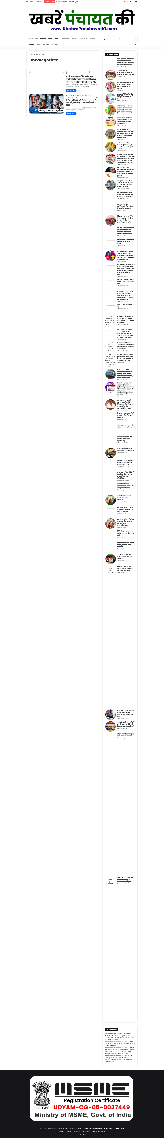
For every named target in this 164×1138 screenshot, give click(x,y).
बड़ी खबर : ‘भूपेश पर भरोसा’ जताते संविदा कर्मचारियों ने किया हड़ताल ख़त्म (125, 509)
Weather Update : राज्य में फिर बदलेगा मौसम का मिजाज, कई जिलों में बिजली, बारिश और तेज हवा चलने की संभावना (125, 295)
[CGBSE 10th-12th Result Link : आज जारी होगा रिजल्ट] (110, 244)
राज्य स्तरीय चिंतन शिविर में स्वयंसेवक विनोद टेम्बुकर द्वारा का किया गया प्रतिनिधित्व (125, 475)
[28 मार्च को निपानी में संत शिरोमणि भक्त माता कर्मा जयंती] (110, 98)
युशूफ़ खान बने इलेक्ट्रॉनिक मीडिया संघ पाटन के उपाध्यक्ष (126, 426)
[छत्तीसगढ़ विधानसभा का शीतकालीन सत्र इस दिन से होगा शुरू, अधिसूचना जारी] (110, 197)
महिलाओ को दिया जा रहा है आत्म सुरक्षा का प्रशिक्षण (125, 735)
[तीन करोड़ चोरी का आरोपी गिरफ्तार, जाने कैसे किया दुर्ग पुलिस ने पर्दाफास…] (110, 637)
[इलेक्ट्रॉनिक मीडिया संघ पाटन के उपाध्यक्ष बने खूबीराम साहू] (110, 441)
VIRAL (38, 45)
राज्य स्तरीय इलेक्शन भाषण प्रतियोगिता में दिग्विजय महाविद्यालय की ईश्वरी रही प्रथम (125, 713)
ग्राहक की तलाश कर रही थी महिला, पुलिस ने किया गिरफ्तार (125, 545)
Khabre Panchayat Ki (70, 1128)
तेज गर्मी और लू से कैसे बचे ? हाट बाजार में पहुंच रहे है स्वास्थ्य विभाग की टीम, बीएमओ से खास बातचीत (125, 231)
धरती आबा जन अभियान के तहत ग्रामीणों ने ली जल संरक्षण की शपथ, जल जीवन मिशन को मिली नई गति (81, 79)
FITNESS (74, 39)
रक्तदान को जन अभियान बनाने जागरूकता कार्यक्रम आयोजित (125, 557)
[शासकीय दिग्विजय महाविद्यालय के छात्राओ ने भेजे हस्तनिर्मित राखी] (110, 488)
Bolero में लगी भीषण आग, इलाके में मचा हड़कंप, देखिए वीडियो (125, 282)
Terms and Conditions (98, 1131)
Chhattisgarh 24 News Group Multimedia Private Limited (104, 1128)
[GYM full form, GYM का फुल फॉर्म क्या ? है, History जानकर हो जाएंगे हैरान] (46, 104)
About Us (62, 1131)
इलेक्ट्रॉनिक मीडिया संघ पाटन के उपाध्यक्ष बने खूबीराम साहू (124, 439)
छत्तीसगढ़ (43, 39)
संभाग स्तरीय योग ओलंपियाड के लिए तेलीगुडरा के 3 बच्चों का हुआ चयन (125, 206)
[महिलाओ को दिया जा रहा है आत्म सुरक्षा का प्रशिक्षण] (110, 804)
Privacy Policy (86, 1131)
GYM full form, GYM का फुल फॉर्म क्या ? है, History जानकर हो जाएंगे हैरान (81, 103)
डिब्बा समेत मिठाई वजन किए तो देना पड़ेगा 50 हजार (125, 450)
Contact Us (69, 1131)
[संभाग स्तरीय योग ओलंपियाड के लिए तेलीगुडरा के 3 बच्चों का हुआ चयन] (110, 208)
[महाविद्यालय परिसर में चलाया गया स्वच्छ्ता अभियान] (110, 500)
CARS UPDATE (64, 39)
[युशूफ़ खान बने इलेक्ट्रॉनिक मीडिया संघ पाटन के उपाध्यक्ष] (110, 429)
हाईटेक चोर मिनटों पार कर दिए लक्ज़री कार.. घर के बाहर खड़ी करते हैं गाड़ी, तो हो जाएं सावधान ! (125, 319)
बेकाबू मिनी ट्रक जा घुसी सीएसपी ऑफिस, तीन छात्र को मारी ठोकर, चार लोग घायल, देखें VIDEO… (125, 184)
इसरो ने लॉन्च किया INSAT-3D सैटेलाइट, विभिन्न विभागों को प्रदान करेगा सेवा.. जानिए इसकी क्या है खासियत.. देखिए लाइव (125, 334)
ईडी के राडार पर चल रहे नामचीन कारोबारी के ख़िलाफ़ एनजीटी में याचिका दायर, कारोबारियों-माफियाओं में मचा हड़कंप (125, 404)
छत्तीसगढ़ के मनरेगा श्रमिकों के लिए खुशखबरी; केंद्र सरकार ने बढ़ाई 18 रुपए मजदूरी (77, 2)
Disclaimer (77, 1131)
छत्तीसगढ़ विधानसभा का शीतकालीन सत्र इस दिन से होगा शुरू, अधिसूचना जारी (125, 194)
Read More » (71, 90)
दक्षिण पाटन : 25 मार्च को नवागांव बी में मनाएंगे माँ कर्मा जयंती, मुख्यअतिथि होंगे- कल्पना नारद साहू (124, 109)
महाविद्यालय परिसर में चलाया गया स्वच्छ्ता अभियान (124, 498)
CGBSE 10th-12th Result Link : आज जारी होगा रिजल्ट (125, 242)
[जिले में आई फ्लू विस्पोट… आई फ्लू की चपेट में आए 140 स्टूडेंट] (110, 535)
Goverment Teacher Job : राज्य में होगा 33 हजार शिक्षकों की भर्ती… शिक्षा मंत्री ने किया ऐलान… (125, 346)
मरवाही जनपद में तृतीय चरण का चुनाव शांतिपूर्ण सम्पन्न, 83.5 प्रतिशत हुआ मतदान (125, 146)
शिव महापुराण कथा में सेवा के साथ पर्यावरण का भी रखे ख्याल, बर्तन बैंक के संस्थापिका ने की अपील (125, 219)
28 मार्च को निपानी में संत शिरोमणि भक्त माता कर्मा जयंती (125, 96)
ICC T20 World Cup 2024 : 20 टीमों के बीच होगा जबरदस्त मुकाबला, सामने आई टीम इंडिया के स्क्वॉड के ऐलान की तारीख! (125, 255)
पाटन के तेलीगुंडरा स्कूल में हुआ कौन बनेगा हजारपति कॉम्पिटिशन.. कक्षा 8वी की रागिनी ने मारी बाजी (125, 358)
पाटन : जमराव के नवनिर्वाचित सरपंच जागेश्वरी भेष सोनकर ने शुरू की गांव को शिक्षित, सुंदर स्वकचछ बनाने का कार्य (125, 134)
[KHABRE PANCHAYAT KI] (82, 19)
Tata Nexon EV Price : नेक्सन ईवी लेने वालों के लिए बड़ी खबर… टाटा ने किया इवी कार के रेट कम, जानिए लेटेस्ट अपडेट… (125, 374)
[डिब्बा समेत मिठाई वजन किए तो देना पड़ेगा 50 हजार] (110, 453)
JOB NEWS (83, 39)
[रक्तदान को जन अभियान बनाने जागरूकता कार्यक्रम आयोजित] (110, 559)
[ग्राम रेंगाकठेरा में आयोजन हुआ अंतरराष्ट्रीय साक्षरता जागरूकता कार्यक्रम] (110, 464)
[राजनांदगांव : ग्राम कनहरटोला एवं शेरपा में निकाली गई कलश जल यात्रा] (110, 75)
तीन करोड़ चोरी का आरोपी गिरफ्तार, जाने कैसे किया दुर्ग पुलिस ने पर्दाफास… (125, 568)
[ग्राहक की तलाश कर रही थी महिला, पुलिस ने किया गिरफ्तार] (110, 547)
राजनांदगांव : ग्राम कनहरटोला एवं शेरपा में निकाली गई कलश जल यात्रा (126, 73)
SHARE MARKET (33, 39)
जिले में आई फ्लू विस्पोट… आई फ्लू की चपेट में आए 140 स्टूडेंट (125, 533)
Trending (31, 45)
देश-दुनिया (46, 45)
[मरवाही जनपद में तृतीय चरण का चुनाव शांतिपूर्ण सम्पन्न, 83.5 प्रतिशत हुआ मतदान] (110, 147)
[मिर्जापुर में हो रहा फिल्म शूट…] (110, 309)
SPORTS (92, 39)
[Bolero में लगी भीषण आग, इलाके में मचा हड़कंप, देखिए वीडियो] (110, 284)
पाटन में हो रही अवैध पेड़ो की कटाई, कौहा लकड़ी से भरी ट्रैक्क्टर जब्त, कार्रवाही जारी (125, 724)
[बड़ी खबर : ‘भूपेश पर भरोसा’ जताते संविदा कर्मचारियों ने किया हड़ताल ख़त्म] (110, 512)
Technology (101, 39)
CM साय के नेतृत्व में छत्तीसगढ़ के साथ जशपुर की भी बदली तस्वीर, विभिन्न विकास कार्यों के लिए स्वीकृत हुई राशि (125, 172)
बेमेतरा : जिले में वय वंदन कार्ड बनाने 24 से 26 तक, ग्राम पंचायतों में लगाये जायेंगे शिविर (124, 121)
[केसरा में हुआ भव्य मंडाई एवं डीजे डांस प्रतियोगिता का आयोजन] (110, 417)
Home (33, 54)
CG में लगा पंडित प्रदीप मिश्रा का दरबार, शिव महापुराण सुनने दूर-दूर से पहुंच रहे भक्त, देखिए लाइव (125, 522)
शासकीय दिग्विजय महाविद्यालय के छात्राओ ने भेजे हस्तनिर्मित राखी (125, 486)
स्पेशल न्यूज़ (55, 45)
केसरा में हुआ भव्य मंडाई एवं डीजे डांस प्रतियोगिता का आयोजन (125, 415)
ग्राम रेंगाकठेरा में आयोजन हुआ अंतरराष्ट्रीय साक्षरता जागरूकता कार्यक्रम (125, 462)
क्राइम (50, 39)
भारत (56, 39)
